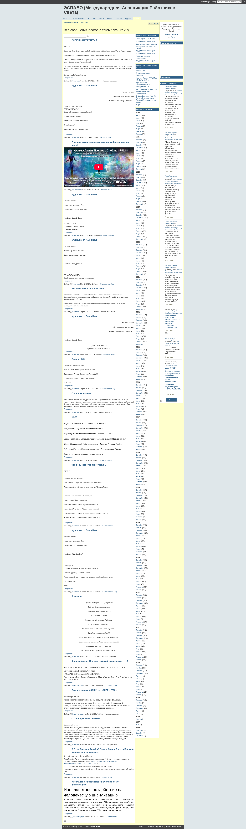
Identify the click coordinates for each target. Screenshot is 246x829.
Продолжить (68, 78)
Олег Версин (77, 190)
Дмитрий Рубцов (78, 817)
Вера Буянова (77, 686)
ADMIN (79, 827)
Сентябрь (139, 148)
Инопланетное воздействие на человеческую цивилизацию (146, 91)
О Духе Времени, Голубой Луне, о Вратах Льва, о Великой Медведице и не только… (146, 99)
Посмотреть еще (171, 327)
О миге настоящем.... (82, 393)
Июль (138, 118)
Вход (214, 2)
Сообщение (169, 326)
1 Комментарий (105, 137)
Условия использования (174, 827)
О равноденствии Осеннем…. (87, 718)
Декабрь (139, 140)
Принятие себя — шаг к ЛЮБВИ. (172, 367)
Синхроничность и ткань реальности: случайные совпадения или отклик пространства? (172, 376)
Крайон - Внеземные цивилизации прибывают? (173, 315)
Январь (139, 134)
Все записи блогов (71, 23)
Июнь (138, 121)
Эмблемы (141, 827)
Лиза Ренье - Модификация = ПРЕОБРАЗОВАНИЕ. (173, 388)
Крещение (76, 596)
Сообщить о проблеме (155, 827)
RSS (65, 821)
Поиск (244, 2)
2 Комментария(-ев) (107, 235)
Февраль (139, 131)
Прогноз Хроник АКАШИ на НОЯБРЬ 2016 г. (94, 690)
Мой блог (84, 23)
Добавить (154, 23)
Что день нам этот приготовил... (88, 288)
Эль (166, 338)
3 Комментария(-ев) (107, 284)
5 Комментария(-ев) (108, 354)
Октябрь (139, 145)
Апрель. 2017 (78, 359)
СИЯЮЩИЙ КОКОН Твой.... (85, 40)
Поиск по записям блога (88, 36)
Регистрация (205, 2)
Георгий (167, 86)
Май (137, 123)
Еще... (171, 400)
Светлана (76, 81)
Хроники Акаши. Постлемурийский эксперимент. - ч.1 (99, 661)
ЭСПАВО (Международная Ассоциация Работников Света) (119, 10)
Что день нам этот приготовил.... (88, 465)
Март (74, 416)
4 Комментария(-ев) (109, 592)
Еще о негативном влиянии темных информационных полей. (146, 46)
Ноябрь (139, 142)
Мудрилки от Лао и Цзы (84, 85)
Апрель (139, 126)
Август (138, 115)
